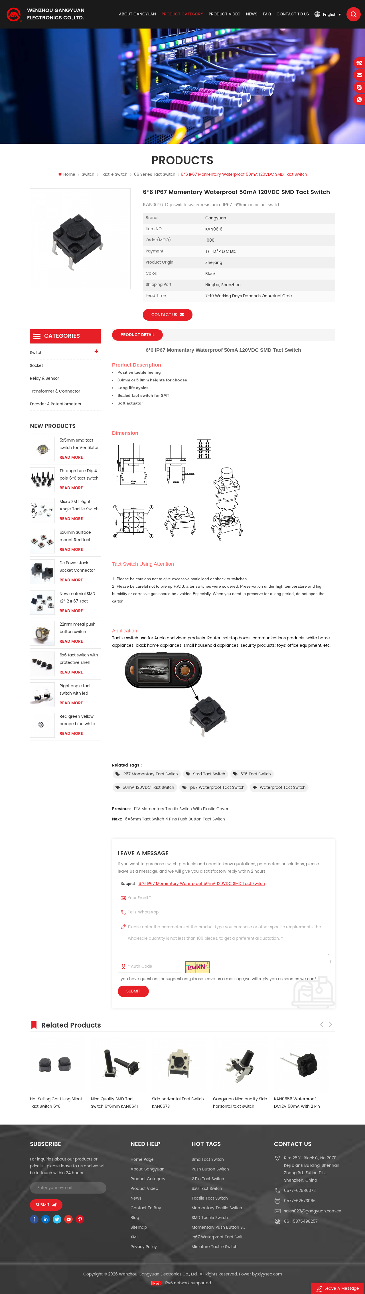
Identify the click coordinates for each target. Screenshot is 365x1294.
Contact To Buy (146, 1208)
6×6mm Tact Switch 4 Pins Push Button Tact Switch (175, 819)
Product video (224, 14)
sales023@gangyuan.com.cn (312, 1211)
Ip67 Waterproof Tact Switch (217, 787)
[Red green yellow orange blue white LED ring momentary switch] (42, 725)
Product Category (182, 14)
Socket (36, 365)
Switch (88, 174)
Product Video (144, 1188)
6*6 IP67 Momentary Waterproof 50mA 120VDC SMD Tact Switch (202, 883)
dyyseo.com (270, 1274)
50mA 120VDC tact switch (148, 787)
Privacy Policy (144, 1247)
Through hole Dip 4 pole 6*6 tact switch (79, 475)
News (251, 14)
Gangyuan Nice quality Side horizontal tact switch (240, 1103)
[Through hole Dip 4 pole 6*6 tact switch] (42, 480)
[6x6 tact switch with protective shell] (42, 664)
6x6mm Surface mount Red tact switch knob (75, 536)
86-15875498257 (301, 1221)
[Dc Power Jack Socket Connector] (42, 572)
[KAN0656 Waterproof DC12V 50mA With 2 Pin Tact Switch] (301, 1065)
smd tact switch (209, 774)
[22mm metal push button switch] (42, 633)
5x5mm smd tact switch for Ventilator (79, 444)
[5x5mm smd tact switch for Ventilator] (42, 449)
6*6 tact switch (255, 774)
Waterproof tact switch (283, 787)
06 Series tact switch (154, 174)
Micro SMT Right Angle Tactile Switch (79, 505)
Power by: (260, 1274)
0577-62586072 (300, 1190)
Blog (135, 1217)
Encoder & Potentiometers (55, 404)
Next (330, 1024)
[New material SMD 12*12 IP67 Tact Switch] (42, 603)
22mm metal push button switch (78, 628)
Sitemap (139, 1227)
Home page (142, 1159)
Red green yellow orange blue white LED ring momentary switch (79, 720)
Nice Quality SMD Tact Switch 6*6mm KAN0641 (114, 1103)
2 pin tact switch (208, 1179)
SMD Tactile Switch (210, 1217)
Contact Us (164, 315)
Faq (267, 14)
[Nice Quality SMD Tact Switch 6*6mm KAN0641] (118, 1065)
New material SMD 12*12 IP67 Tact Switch (77, 598)
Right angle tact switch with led (75, 690)
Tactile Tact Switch (210, 1198)
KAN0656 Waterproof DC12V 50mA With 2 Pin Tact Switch (297, 1103)
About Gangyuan (137, 14)
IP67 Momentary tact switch (150, 774)
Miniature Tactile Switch (215, 1247)
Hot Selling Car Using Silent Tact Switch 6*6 (56, 1103)
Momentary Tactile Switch (217, 1208)
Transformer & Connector (55, 391)
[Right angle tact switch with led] (42, 695)
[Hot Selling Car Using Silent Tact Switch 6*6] (57, 1065)
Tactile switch (114, 174)
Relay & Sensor (44, 378)
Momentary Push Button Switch (219, 1227)
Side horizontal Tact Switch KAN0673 (178, 1103)
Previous (322, 1024)
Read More (71, 457)
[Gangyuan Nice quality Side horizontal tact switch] (240, 1065)
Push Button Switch (210, 1169)
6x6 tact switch (207, 1188)
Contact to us (293, 14)
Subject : (193, 883)
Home (69, 174)
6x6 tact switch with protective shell (79, 659)
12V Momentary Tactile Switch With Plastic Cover (181, 809)
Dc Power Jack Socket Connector (77, 567)
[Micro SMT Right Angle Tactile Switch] (42, 510)
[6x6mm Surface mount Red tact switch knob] (42, 541)
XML (134, 1237)
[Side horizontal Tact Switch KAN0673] (179, 1065)
